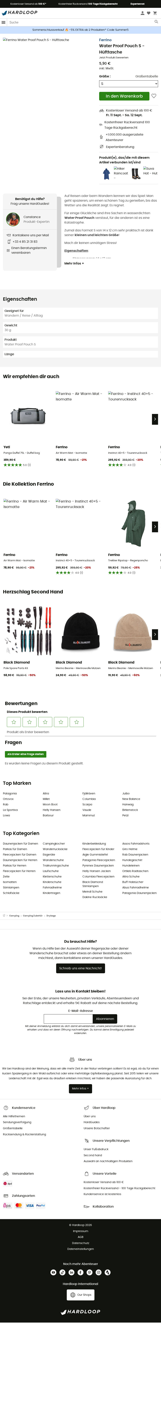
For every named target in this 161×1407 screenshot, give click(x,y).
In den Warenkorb (124, 96)
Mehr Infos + (74, 263)
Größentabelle (146, 76)
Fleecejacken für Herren (19, 871)
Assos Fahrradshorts (135, 843)
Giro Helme (129, 849)
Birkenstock (130, 810)
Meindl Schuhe (92, 891)
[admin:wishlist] (153, 96)
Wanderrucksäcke (55, 849)
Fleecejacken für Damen (19, 854)
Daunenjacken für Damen (20, 843)
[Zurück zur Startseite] (6, 915)
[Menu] (3, 22)
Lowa (6, 815)
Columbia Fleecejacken (98, 876)
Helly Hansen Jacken (96, 871)
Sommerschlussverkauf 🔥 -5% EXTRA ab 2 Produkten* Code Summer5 (80, 30)
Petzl (125, 815)
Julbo (126, 793)
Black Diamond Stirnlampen (92, 884)
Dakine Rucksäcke (94, 897)
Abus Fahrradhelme (135, 887)
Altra (46, 793)
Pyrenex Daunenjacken (98, 865)
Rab (5, 804)
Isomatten (10, 882)
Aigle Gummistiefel (95, 854)
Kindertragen (51, 893)
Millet (46, 799)
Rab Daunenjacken (135, 854)
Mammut (88, 815)
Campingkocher (54, 843)
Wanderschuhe (53, 860)
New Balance (131, 799)
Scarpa (87, 804)
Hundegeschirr (132, 860)
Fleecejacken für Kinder (98, 849)
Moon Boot (50, 804)
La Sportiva (10, 810)
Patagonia (10, 793)
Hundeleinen (131, 865)
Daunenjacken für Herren (20, 860)
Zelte (6, 876)
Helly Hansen (51, 810)
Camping (14, 916)
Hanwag (128, 804)
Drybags (51, 916)
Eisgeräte (49, 854)
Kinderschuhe (52, 882)
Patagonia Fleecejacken (98, 860)
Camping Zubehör (33, 916)
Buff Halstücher (132, 882)
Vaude (86, 810)
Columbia (89, 799)
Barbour (48, 815)
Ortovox (8, 799)
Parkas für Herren (14, 865)
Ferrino (105, 40)
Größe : (105, 76)
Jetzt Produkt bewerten (113, 57)
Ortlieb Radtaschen (135, 871)
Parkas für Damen (15, 849)
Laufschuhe (51, 871)
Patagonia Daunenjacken (139, 893)
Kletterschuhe (52, 876)
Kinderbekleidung (94, 843)
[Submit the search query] (156, 22)
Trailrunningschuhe (56, 865)
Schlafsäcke (11, 893)
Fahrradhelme (52, 887)
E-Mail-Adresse (80, 1010)
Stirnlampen (11, 887)
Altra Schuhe (131, 876)
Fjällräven (88, 793)
